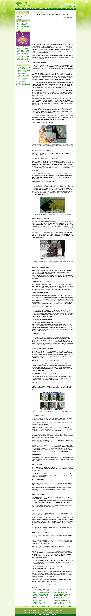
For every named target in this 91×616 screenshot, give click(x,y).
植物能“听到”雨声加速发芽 (23, 79)
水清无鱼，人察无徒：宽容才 (24, 70)
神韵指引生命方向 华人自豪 (23, 58)
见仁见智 (59, 9)
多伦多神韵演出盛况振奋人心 (23, 48)
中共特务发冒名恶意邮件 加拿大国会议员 (41, 590)
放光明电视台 (34, 612)
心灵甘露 (65, 9)
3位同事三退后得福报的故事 (22, 21)
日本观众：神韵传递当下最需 (23, 51)
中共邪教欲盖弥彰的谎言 (38, 603)
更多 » (22, 16)
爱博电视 (44, 612)
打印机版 (64, 17)
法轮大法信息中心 (50, 612)
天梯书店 (28, 612)
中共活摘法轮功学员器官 (43, 606)
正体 (74, 6)
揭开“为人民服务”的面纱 (59, 603)
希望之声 (39, 612)
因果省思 (53, 9)
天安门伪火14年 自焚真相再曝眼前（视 (41, 598)
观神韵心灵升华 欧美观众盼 (23, 53)
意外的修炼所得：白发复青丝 (24, 84)
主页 (33, 12)
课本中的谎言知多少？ (59, 597)
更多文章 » (28, 61)
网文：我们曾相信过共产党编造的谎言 (62, 594)
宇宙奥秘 (34, 9)
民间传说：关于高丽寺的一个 (24, 83)
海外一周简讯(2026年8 (21, 28)
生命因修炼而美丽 (21, 81)
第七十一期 (24, 15)
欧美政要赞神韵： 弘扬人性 (22, 59)
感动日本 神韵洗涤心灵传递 (23, 54)
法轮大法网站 (65, 610)
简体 (70, 6)
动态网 (30, 610)
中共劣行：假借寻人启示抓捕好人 (40, 597)
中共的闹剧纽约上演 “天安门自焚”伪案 (62, 600)
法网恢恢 (46, 610)
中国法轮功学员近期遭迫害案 (24, 75)
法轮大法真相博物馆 (57, 610)
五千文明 (22, 9)
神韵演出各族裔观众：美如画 (23, 50)
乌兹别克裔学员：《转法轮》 (23, 68)
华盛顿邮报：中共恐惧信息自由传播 (40, 595)
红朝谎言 (42, 12)
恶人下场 (53, 606)
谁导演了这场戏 (57, 590)
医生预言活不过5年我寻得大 (22, 24)
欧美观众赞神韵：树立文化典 (23, 56)
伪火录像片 (32, 606)
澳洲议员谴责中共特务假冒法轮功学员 (41, 592)
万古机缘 (28, 9)
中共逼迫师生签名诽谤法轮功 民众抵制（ (62, 602)
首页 (17, 9)
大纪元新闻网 (25, 610)
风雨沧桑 (41, 9)
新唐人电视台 (40, 610)
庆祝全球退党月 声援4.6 (22, 23)
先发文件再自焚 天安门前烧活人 (61, 595)
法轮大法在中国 (61, 606)
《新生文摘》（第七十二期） (23, 76)
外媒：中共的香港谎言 (37, 600)
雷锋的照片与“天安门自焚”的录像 (39, 602)
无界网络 (35, 610)
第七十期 (19, 16)
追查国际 (51, 610)
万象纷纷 (47, 9)
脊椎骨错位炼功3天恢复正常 (23, 71)
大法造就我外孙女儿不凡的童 (24, 67)
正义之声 (72, 9)
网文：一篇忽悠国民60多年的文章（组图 (62, 589)
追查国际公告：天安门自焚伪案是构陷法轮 (63, 598)
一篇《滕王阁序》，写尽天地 (23, 73)
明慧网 (24, 612)
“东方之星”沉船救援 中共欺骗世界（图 (41, 589)
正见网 (56, 612)
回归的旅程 (69, 606)
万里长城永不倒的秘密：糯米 (23, 26)
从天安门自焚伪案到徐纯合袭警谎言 (40, 594)
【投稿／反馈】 (69, 17)
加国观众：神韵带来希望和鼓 (23, 46)
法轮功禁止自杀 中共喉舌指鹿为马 (61, 592)
